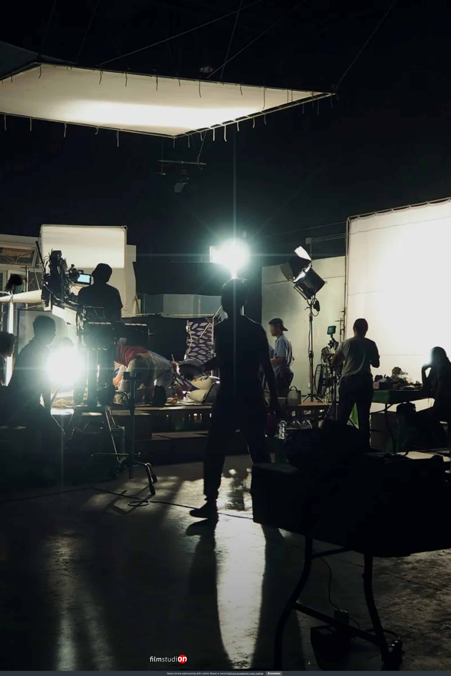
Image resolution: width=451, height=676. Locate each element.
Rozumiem (274, 673)
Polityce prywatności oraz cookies (245, 673)
